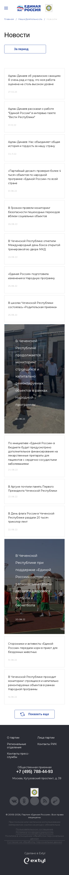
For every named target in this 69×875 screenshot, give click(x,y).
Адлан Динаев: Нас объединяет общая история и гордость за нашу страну (34, 144)
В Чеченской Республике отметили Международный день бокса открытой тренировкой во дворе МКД (34, 245)
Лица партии (45, 737)
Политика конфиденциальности (34, 832)
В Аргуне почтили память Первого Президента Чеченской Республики (32, 488)
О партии (13, 737)
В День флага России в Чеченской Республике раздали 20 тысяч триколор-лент (31, 517)
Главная (9, 19)
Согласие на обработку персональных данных (34, 842)
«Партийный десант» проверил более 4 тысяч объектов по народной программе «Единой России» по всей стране (34, 177)
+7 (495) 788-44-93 (34, 771)
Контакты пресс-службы (18, 755)
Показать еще (38, 714)
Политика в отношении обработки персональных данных (34, 837)
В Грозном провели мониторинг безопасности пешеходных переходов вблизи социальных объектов (34, 212)
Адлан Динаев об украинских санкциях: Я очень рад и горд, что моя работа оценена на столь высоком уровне (34, 80)
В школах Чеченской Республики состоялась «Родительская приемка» (32, 305)
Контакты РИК (47, 744)
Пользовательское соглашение (34, 829)
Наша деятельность (30, 19)
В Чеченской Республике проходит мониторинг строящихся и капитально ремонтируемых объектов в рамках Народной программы (33, 683)
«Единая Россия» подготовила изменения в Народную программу (31, 276)
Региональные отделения (16, 745)
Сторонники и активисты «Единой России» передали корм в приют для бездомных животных (32, 648)
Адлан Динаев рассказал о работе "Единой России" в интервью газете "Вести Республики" (32, 113)
